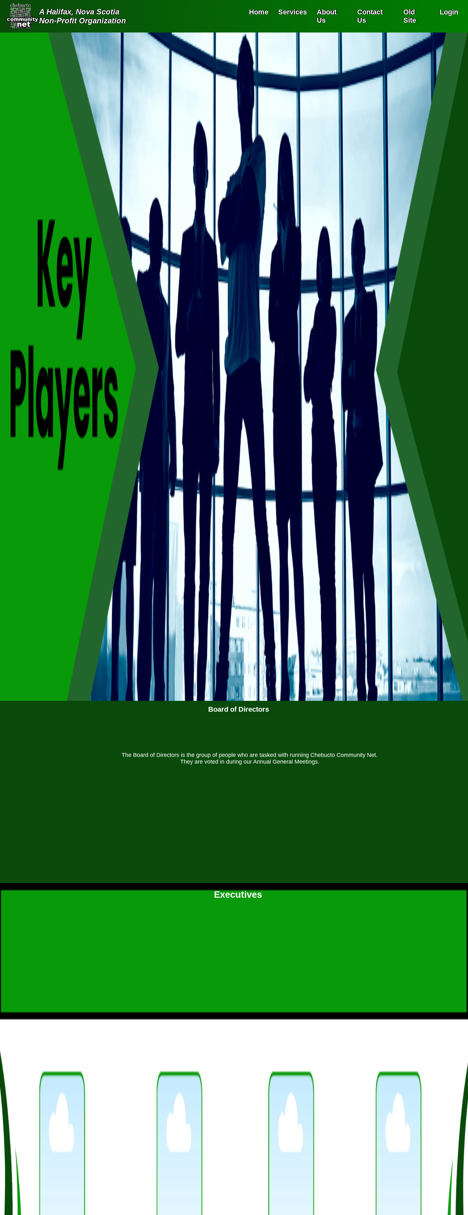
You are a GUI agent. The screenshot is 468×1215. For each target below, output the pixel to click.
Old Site (409, 16)
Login (449, 12)
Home (258, 12)
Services (292, 12)
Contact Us (370, 16)
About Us (327, 16)
